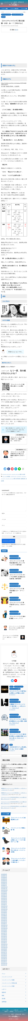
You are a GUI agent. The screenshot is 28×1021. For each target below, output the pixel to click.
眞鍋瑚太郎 (23, 478)
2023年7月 (4, 933)
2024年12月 (4, 906)
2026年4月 (4, 880)
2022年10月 (4, 947)
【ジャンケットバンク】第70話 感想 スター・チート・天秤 (17, 590)
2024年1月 (4, 923)
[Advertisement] (14, 48)
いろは (10, 790)
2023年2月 (4, 941)
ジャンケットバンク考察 (8, 986)
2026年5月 (4, 879)
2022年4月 (4, 957)
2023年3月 (4, 939)
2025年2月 (4, 903)
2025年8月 (4, 893)
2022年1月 (4, 961)
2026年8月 (4, 874)
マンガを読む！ (14, 5)
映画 (3, 995)
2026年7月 (4, 876)
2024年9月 (4, 911)
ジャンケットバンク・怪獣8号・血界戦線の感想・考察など (14, 1014)
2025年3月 (4, 901)
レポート (4, 989)
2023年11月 (4, 926)
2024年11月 (4, 907)
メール (4, 519)
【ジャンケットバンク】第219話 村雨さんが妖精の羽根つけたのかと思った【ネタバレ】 (18, 736)
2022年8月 (4, 950)
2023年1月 (4, 942)
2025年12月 (4, 887)
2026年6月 (4, 877)
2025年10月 (4, 890)
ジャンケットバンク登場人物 (9, 983)
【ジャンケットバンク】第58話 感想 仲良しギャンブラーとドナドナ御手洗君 (17, 563)
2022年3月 (4, 958)
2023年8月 (4, 931)
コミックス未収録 (6, 476)
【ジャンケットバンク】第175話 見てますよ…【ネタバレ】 (17, 604)
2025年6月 (4, 896)
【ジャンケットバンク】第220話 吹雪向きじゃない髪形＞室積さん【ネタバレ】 (18, 721)
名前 (3, 513)
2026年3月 (4, 882)
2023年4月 (4, 938)
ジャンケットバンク (6, 474)
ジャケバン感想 (5, 8)
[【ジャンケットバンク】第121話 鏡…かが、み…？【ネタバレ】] (15, 468)
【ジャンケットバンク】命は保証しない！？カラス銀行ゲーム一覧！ (18, 839)
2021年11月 (4, 965)
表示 (16, 29)
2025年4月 (4, 899)
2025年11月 (4, 888)
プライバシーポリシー (19, 1011)
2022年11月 (4, 946)
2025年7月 (4, 895)
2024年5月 (4, 917)
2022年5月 (4, 955)
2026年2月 (4, 883)
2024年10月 (4, 909)
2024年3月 (4, 920)
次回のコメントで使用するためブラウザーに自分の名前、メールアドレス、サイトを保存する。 (14, 532)
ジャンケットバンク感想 (16, 474)
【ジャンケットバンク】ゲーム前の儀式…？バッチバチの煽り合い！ (18, 860)
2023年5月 (4, 936)
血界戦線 (4, 1001)
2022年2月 (4, 960)
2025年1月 (4, 904)
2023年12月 (4, 925)
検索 (24, 755)
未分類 (23, 474)
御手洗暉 (18, 478)
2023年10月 (4, 928)
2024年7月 (4, 914)
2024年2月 (4, 922)
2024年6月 (4, 915)
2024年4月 (4, 919)
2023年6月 (4, 934)
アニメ (3, 973)
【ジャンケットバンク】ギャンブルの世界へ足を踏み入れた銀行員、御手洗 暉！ (17, 576)
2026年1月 (4, 885)
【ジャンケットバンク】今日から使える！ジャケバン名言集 (18, 850)
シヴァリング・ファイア (16, 476)
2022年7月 (4, 952)
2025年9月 (4, 891)
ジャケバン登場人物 (14, 8)
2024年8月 (4, 912)
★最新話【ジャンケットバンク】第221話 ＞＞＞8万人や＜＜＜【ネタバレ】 (17, 706)
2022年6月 (4, 954)
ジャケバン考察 (24, 8)
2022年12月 (4, 944)
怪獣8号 (4, 992)
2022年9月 (4, 949)
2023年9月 (4, 930)
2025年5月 (4, 898)
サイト (3, 525)
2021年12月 (4, 963)
